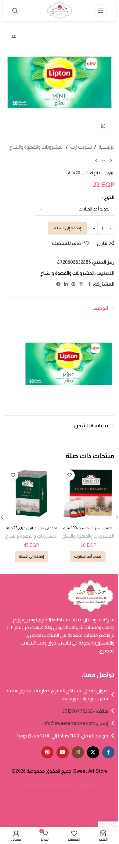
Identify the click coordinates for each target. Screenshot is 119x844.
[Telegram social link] (58, 284)
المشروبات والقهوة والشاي (36, 147)
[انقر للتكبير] (103, 125)
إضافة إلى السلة (67, 228)
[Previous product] (110, 160)
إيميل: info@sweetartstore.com (75, 723)
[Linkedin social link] (66, 284)
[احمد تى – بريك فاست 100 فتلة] (87, 493)
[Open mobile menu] (100, 11)
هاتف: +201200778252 (85, 711)
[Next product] (96, 160)
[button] (31, 556)
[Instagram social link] (78, 752)
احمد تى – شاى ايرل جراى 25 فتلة (31, 528)
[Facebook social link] (89, 284)
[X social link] (81, 284)
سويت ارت (81, 147)
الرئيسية (106, 147)
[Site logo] (59, 10)
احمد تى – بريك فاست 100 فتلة (87, 528)
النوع (109, 197)
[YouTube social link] (62, 752)
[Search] (15, 11)
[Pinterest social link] (74, 284)
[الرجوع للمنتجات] (103, 160)
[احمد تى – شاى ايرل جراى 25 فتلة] (31, 493)
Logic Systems (40, 784)
